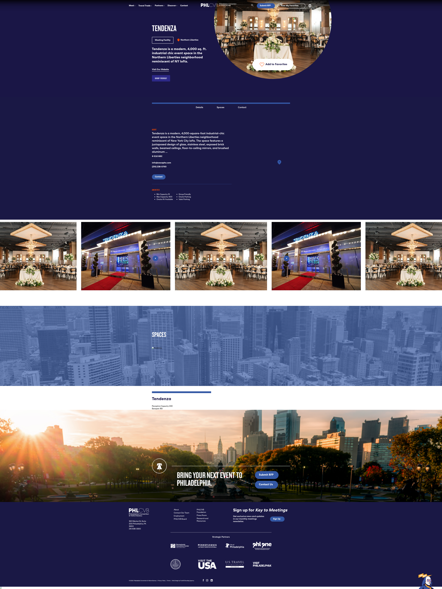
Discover (172, 6)
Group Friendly (161, 78)
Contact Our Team (181, 512)
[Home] (218, 7)
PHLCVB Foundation (201, 510)
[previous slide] (155, 258)
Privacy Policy (162, 580)
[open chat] (426, 581)
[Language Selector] (310, 7)
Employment (179, 516)
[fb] (203, 580)
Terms (168, 580)
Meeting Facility (162, 40)
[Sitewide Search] (252, 6)
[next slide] (286, 258)
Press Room (202, 515)
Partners (159, 6)
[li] (212, 580)
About (176, 509)
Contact (184, 6)
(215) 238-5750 (159, 167)
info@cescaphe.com (161, 163)
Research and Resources (202, 519)
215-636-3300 (135, 528)
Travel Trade (144, 6)
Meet (131, 6)
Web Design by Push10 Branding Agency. (183, 580)
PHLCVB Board (180, 519)
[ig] (207, 580)
